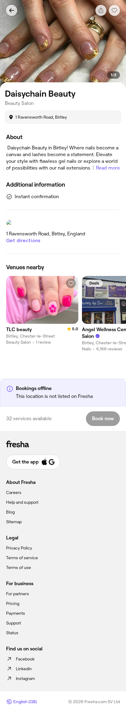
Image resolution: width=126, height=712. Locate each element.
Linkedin (24, 668)
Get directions (23, 240)
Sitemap (14, 521)
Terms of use (18, 567)
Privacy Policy (19, 548)
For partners (17, 593)
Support (13, 623)
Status (12, 632)
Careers (13, 492)
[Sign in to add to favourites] (71, 283)
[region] (63, 45)
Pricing (12, 603)
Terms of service (22, 557)
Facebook (25, 659)
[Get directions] (63, 222)
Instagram (25, 678)
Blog (10, 512)
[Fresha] (63, 444)
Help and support (22, 502)
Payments (15, 613)
